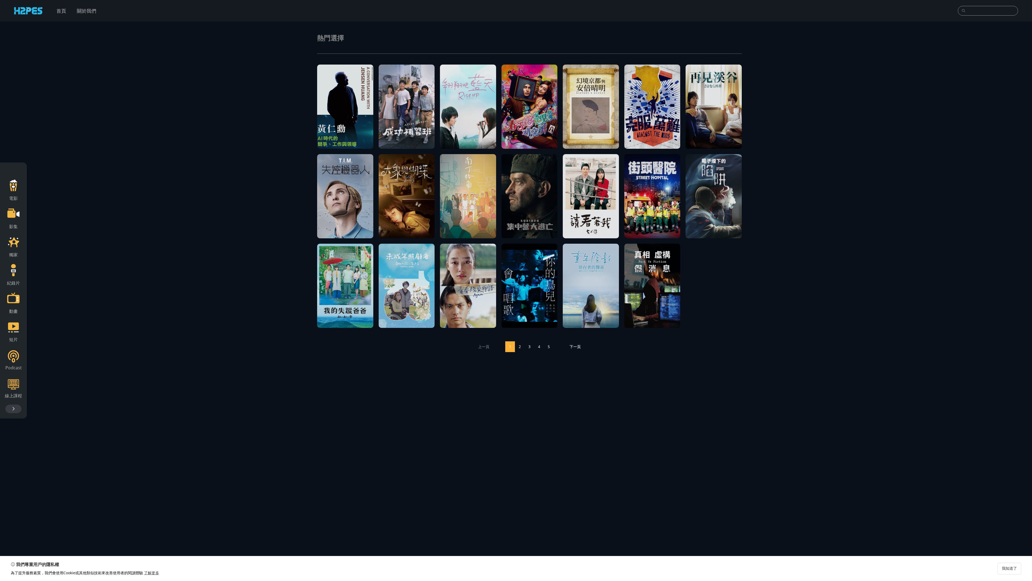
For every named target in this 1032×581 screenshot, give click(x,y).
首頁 (61, 11)
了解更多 (151, 572)
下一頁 (575, 346)
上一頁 (483, 346)
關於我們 (86, 11)
